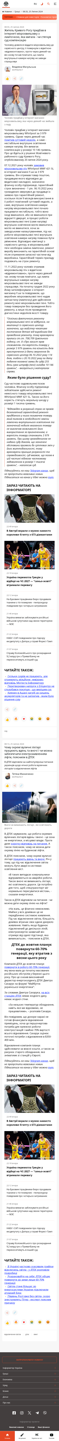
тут (51, 477)
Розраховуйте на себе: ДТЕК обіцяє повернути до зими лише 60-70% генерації (27, 1279)
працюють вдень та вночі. (29, 859)
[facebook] (14, 1413)
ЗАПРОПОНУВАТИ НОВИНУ (29, 1359)
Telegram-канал (39, 470)
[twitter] (29, 1413)
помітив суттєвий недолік (20, 140)
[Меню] (55, 4)
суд (5, 731)
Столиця (31, 1427)
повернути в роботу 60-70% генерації (26, 967)
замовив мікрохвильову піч (24, 167)
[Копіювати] (21, 78)
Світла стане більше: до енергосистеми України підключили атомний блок (26, 1289)
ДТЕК (27, 1334)
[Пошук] (48, 4)
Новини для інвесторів (28, 17)
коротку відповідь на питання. (29, 843)
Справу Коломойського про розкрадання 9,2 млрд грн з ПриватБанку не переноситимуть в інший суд (29, 656)
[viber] (45, 1413)
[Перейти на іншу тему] (42, 4)
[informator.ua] (6, 4)
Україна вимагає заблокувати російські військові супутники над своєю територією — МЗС (29, 621)
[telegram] (37, 1413)
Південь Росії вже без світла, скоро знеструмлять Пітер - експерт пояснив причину (27, 1299)
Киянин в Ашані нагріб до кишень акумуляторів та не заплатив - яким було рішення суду (29, 696)
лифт (36, 1334)
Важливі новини (16, 1427)
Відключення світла (12, 1334)
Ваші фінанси (44, 1427)
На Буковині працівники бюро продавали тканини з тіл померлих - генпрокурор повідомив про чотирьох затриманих (29, 602)
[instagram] (21, 1413)
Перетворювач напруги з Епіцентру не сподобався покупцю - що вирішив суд (29, 687)
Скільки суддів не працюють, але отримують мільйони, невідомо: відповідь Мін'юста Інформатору (26, 679)
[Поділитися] (14, 78)
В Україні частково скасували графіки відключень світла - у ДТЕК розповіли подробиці (29, 1270)
